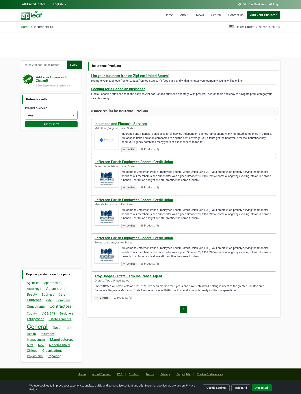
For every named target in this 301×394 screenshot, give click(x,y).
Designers (66, 313)
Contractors (60, 306)
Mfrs (30, 345)
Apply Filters (51, 124)
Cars (62, 294)
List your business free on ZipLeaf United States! (130, 76)
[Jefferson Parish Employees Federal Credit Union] (108, 179)
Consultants (36, 307)
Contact (134, 374)
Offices (32, 351)
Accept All (261, 387)
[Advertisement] (150, 44)
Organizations (52, 351)
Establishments (59, 319)
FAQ (120, 374)
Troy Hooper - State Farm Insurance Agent (128, 276)
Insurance (47, 334)
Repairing (54, 356)
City (49, 300)
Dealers (48, 313)
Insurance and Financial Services (121, 124)
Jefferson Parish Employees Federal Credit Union (134, 162)
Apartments (52, 283)
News (200, 15)
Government (61, 328)
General (37, 326)
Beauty (32, 294)
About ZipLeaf (101, 374)
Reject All (241, 387)
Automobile (55, 288)
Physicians (35, 356)
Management (36, 339)
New (41, 345)
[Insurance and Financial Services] (108, 141)
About (184, 15)
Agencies (33, 283)
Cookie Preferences (210, 374)
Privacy (165, 374)
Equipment (35, 319)
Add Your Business (263, 15)
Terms (150, 374)
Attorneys (34, 289)
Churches (34, 300)
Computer (63, 300)
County (32, 313)
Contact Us (235, 15)
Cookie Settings (216, 387)
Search (216, 15)
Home (169, 15)
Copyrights (184, 374)
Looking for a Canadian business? (118, 89)
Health (31, 334)
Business (48, 294)
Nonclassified (59, 345)
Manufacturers (61, 339)
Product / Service (36, 108)
